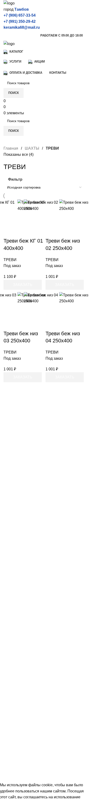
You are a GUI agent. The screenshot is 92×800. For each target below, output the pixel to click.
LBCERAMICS (16, 657)
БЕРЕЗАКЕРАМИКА (21, 613)
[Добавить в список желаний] (59, 229)
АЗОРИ (10, 631)
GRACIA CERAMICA (21, 593)
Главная (11, 148)
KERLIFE (12, 584)
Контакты (12, 713)
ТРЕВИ (10, 260)
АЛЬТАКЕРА (14, 622)
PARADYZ (13, 648)
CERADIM (12, 557)
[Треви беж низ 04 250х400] (41, 310)
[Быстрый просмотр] (59, 217)
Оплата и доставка (20, 695)
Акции (9, 686)
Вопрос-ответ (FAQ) (21, 704)
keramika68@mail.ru (22, 27)
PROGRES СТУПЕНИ (23, 640)
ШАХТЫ (32, 148)
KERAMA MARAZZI (20, 549)
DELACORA (14, 566)
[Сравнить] (59, 205)
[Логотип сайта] (9, 3)
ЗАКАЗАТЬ (22, 285)
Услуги (9, 677)
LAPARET (12, 575)
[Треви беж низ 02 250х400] (41, 217)
